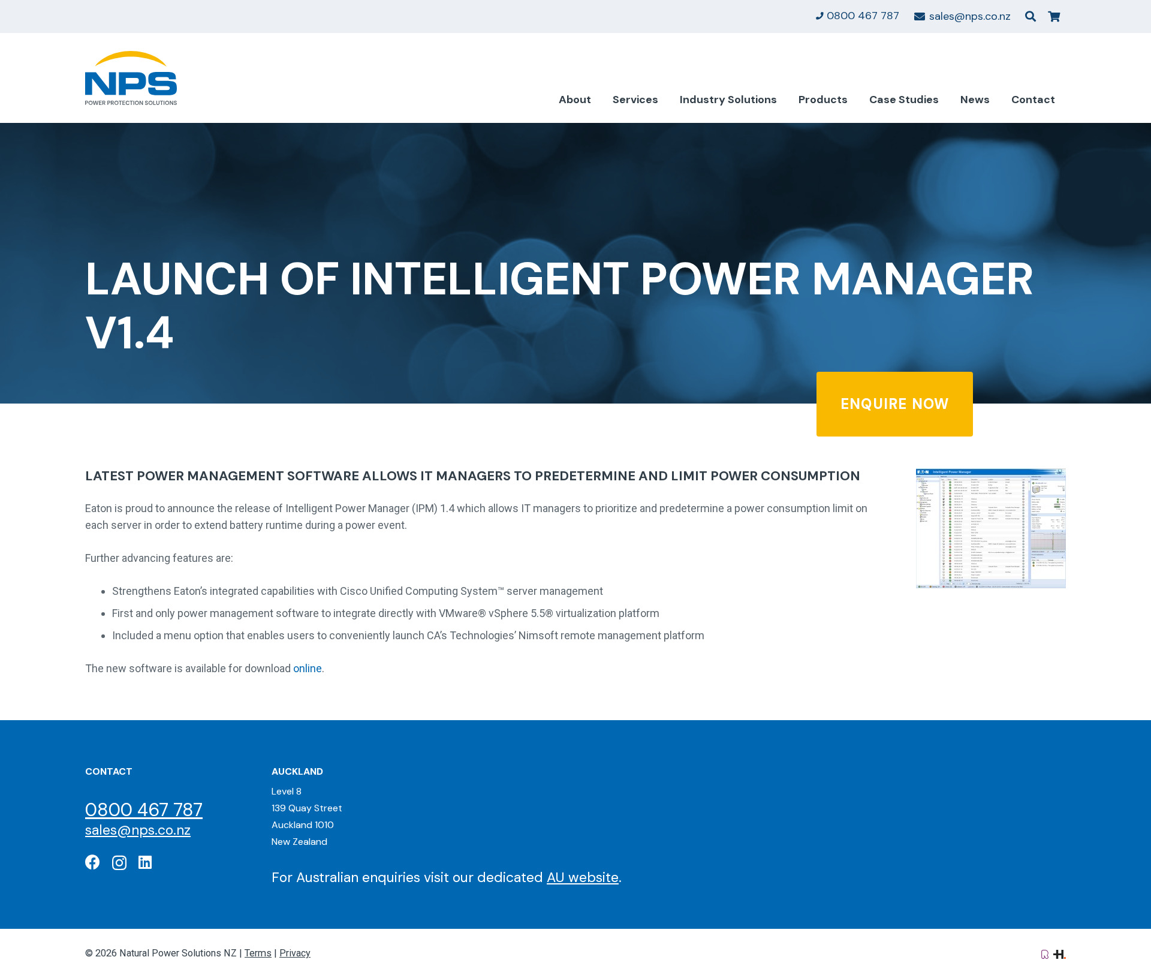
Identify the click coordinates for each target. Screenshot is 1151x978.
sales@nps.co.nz (138, 830)
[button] (1030, 16)
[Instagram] (119, 862)
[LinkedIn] (145, 861)
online (307, 668)
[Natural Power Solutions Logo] (131, 78)
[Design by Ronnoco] (1044, 953)
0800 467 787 (144, 809)
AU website (583, 877)
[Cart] (1054, 16)
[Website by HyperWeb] (1059, 953)
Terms (258, 953)
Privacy (295, 953)
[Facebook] (92, 861)
